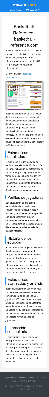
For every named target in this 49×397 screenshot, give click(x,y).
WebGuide (24, 4)
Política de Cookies (29, 381)
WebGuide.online (28, 386)
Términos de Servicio (26, 378)
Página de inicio (16, 10)
